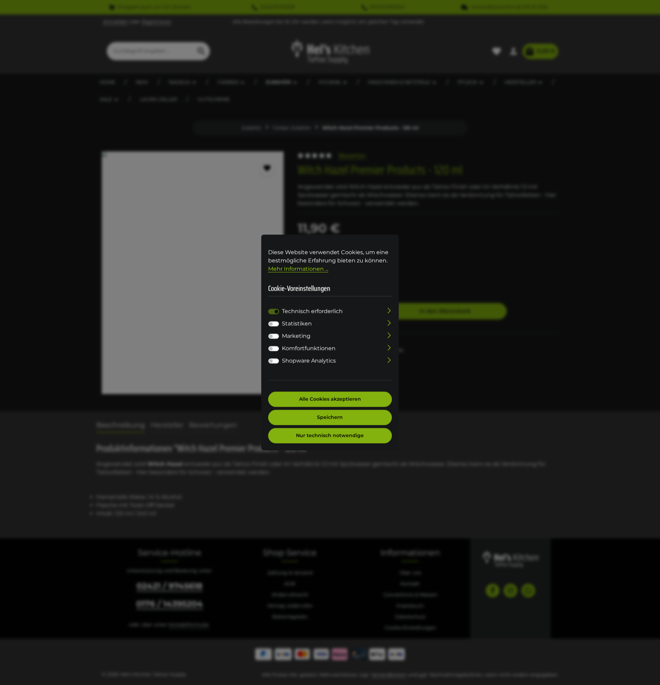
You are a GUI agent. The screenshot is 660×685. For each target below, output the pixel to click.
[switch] (273, 324)
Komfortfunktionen (309, 348)
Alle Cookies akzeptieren (330, 399)
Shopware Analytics (309, 361)
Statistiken (297, 324)
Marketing (296, 336)
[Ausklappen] (389, 310)
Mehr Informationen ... (298, 269)
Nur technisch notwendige (330, 436)
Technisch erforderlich (312, 311)
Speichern (330, 417)
